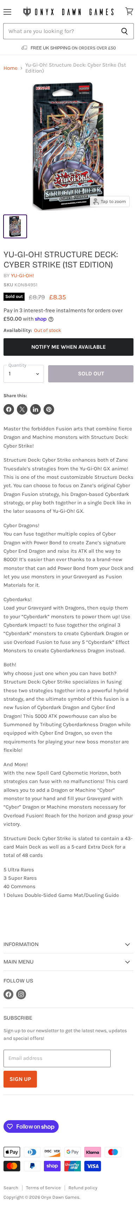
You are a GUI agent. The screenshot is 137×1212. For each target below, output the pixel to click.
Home (11, 68)
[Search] (124, 31)
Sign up (20, 1079)
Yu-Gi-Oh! (22, 275)
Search (11, 1187)
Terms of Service (43, 1187)
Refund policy (82, 1187)
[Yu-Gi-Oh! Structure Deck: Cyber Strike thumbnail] (15, 226)
